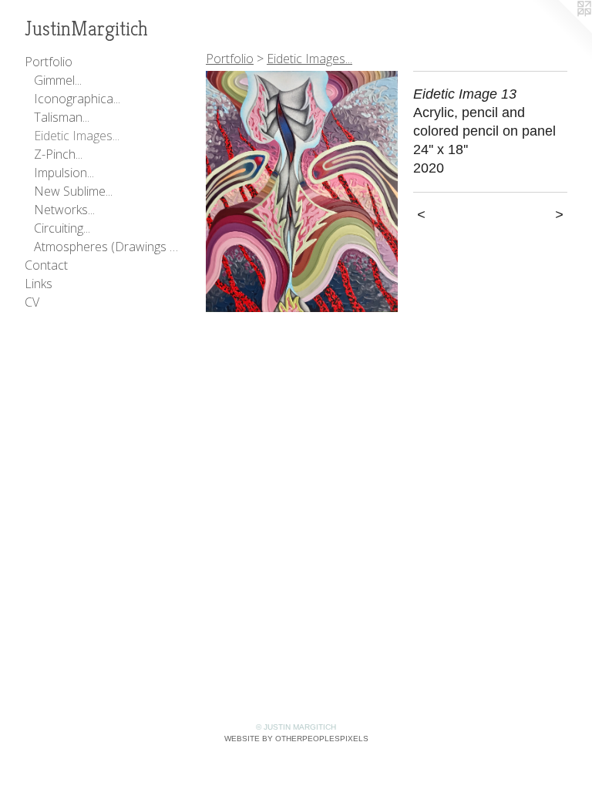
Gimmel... (58, 80)
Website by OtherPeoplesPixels (296, 738)
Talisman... (61, 117)
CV (32, 302)
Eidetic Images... (76, 135)
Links (38, 283)
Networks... (64, 209)
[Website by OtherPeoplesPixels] (561, 31)
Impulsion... (64, 172)
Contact (46, 265)
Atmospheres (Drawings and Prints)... (106, 246)
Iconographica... (77, 98)
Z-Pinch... (58, 154)
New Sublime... (73, 191)
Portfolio (48, 61)
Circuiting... (62, 228)
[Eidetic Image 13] (302, 191)
